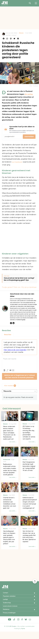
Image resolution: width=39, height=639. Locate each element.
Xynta (23, 628)
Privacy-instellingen (9, 613)
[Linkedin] (13, 323)
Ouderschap (7, 603)
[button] (33, 593)
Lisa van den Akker (11, 33)
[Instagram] (11, 323)
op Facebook (17, 162)
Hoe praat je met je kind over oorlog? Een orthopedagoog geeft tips (19, 279)
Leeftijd (5, 599)
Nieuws (21, 33)
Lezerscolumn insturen (10, 606)
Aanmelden (29, 136)
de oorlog (29, 94)
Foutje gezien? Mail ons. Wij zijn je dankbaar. (19, 287)
